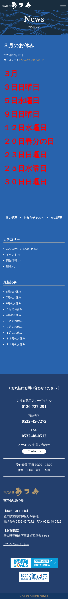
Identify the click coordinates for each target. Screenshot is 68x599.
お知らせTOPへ (34, 217)
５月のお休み (14, 309)
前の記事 (11, 217)
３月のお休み (14, 320)
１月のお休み (14, 332)
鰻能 (10, 266)
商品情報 (13, 260)
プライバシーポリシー (16, 544)
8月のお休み (13, 291)
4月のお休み (13, 315)
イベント (13, 254)
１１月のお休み (15, 344)
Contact (32, 451)
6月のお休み (13, 303)
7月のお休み (13, 297)
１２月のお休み (15, 338)
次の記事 (56, 217)
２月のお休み (14, 326)
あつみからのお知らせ (31, 59)
